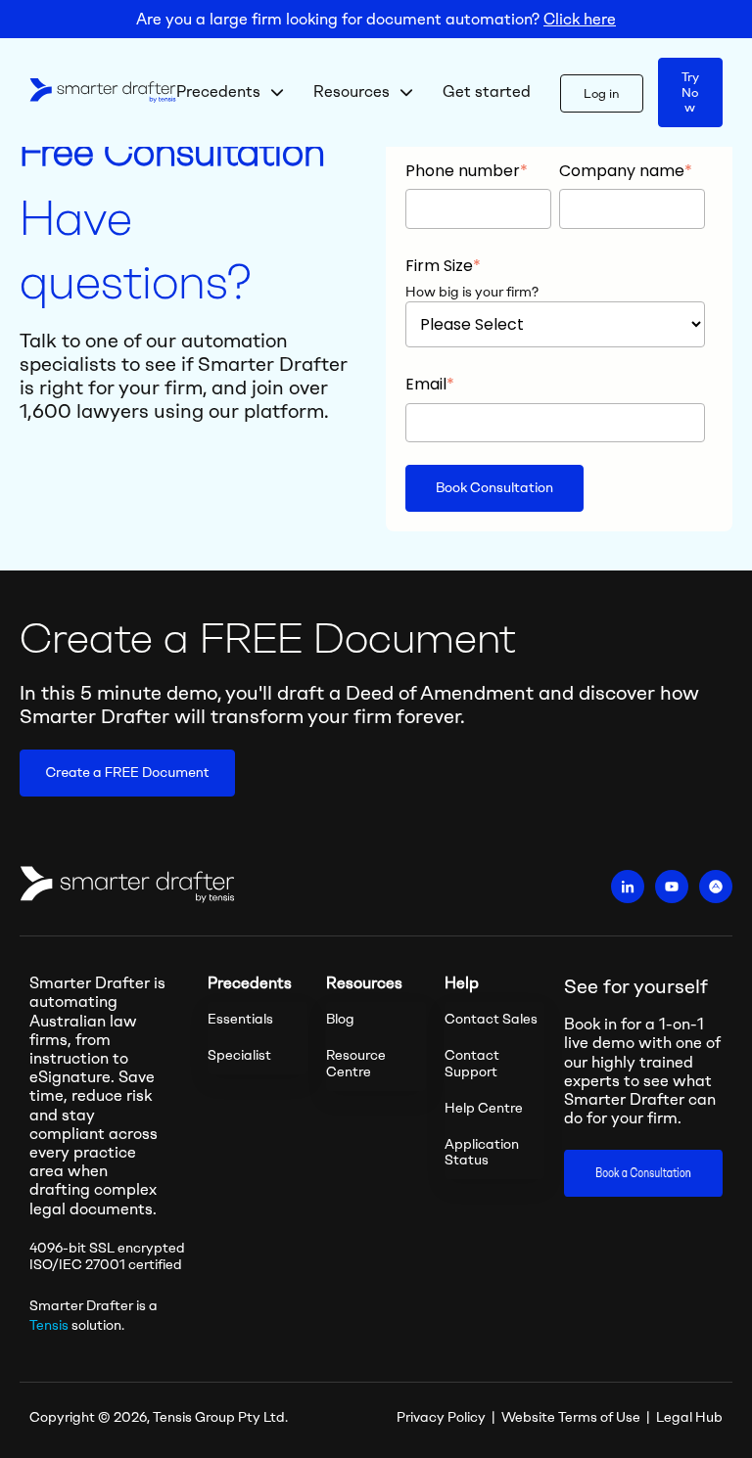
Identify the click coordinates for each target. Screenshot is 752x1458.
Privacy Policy (441, 1417)
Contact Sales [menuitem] (491, 1019)
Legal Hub (689, 1417)
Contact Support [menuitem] (472, 1063)
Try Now (690, 91)
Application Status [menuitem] (482, 1152)
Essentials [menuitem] (240, 1019)
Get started (487, 91)
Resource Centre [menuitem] (356, 1063)
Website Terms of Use (570, 1417)
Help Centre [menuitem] (484, 1108)
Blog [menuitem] (340, 1019)
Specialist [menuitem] (239, 1055)
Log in (602, 93)
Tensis (49, 1325)
